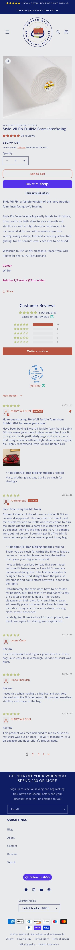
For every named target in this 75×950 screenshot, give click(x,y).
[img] (11, 405)
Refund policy (42, 939)
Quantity (7, 153)
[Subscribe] (64, 809)
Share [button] (9, 291)
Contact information (49, 944)
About (11, 837)
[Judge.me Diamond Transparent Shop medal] (36, 372)
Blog (10, 829)
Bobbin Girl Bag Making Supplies (35, 934)
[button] (7, 32)
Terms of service (60, 939)
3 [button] (39, 754)
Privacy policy (24, 939)
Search (11, 862)
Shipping (21, 147)
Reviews (12, 854)
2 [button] (33, 754)
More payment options (37, 192)
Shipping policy (27, 944)
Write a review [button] (37, 351)
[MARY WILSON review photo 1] (11, 457)
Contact (12, 845)
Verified (35, 385)
